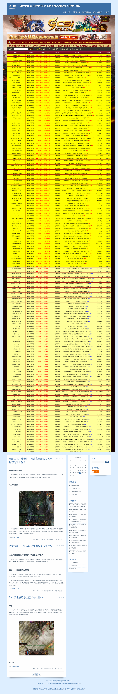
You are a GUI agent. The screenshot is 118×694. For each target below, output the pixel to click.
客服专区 (64, 681)
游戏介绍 (48, 681)
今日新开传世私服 (73, 562)
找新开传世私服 (86, 12)
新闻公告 (53, 681)
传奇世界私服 (15, 537)
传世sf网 (107, 12)
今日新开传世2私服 (76, 683)
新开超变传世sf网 (97, 12)
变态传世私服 (72, 568)
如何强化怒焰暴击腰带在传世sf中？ (28, 597)
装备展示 (69, 681)
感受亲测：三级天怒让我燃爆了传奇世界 (30, 546)
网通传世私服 (76, 12)
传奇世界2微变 (73, 565)
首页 (64, 12)
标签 (69, 12)
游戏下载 (59, 681)
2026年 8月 (78, 457)
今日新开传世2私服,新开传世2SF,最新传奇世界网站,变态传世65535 (44, 6)
